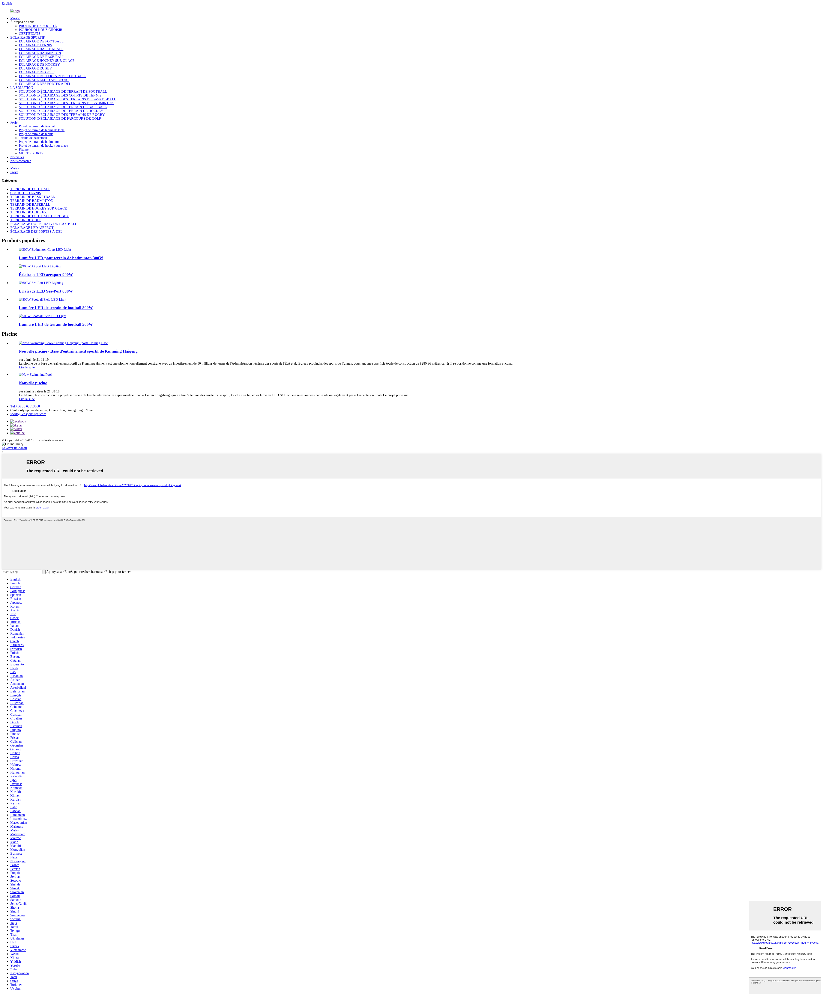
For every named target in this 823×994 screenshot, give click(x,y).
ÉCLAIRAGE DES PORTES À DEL (45, 84)
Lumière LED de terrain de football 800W (56, 307)
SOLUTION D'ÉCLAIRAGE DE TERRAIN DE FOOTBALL (63, 91)
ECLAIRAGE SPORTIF (27, 37)
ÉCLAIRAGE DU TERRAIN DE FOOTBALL (52, 76)
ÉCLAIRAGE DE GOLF (36, 72)
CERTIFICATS (29, 33)
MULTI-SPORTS (31, 153)
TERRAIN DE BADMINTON (31, 200)
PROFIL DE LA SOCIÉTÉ (38, 26)
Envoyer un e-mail (14, 448)
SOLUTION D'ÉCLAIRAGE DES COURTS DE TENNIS (60, 95)
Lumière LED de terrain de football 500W (56, 324)
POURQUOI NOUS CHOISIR (40, 30)
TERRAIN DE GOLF (25, 220)
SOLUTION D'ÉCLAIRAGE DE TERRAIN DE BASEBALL (63, 107)
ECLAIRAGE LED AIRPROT (32, 227)
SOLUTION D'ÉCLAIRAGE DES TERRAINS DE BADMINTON (66, 103)
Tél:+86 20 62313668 (25, 406)
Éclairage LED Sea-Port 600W (46, 291)
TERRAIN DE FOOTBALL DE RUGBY (39, 216)
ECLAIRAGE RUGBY (35, 68)
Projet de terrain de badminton (39, 141)
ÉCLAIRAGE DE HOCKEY (39, 64)
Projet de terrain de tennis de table (42, 130)
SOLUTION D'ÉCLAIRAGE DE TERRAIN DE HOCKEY (61, 111)
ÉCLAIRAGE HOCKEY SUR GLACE (47, 60)
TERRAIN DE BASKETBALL (32, 197)
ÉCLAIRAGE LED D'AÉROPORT (44, 80)
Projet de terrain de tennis (36, 134)
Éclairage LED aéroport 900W (46, 274)
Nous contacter (20, 161)
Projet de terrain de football (37, 126)
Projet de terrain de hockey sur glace (43, 145)
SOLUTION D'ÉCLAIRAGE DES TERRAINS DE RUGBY (62, 114)
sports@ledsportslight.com (28, 414)
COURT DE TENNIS (25, 193)
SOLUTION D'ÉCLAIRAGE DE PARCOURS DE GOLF (60, 118)
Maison (15, 18)
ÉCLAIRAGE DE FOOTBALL (41, 41)
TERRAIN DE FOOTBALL (30, 189)
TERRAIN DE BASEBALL (30, 204)
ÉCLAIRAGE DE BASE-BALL (42, 57)
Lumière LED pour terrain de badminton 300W (61, 258)
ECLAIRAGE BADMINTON (40, 53)
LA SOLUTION (21, 87)
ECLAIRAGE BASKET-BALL (41, 49)
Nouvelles (17, 157)
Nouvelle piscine (33, 383)
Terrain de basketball (33, 138)
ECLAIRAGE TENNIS (35, 45)
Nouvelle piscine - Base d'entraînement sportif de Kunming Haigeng (78, 351)
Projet (14, 122)
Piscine (24, 149)
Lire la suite (27, 367)
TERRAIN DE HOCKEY (28, 212)
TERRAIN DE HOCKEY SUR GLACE (38, 208)
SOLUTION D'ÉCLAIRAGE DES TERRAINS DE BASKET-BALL (67, 99)
